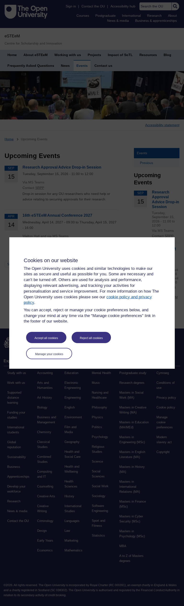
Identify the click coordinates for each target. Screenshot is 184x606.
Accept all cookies (46, 338)
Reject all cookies (91, 338)
